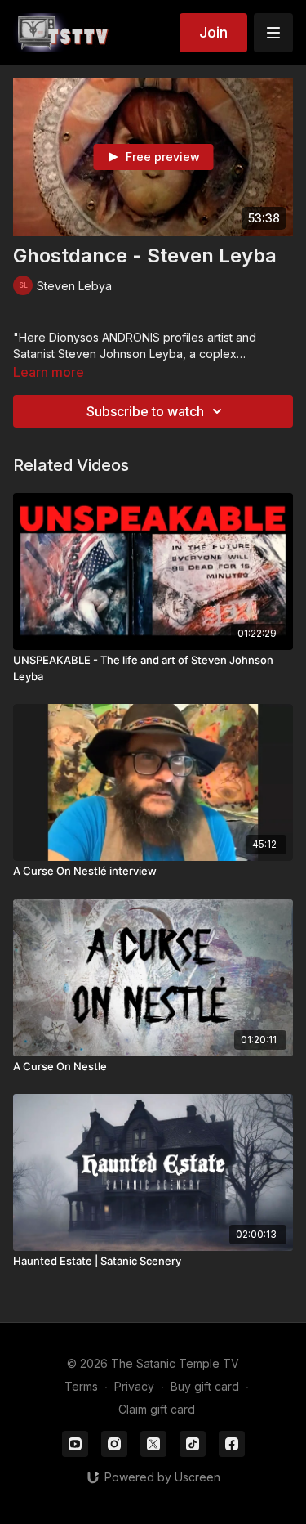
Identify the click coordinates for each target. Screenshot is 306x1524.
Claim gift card (156, 1409)
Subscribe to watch (145, 411)
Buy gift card (205, 1386)
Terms (81, 1386)
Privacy (134, 1386)
